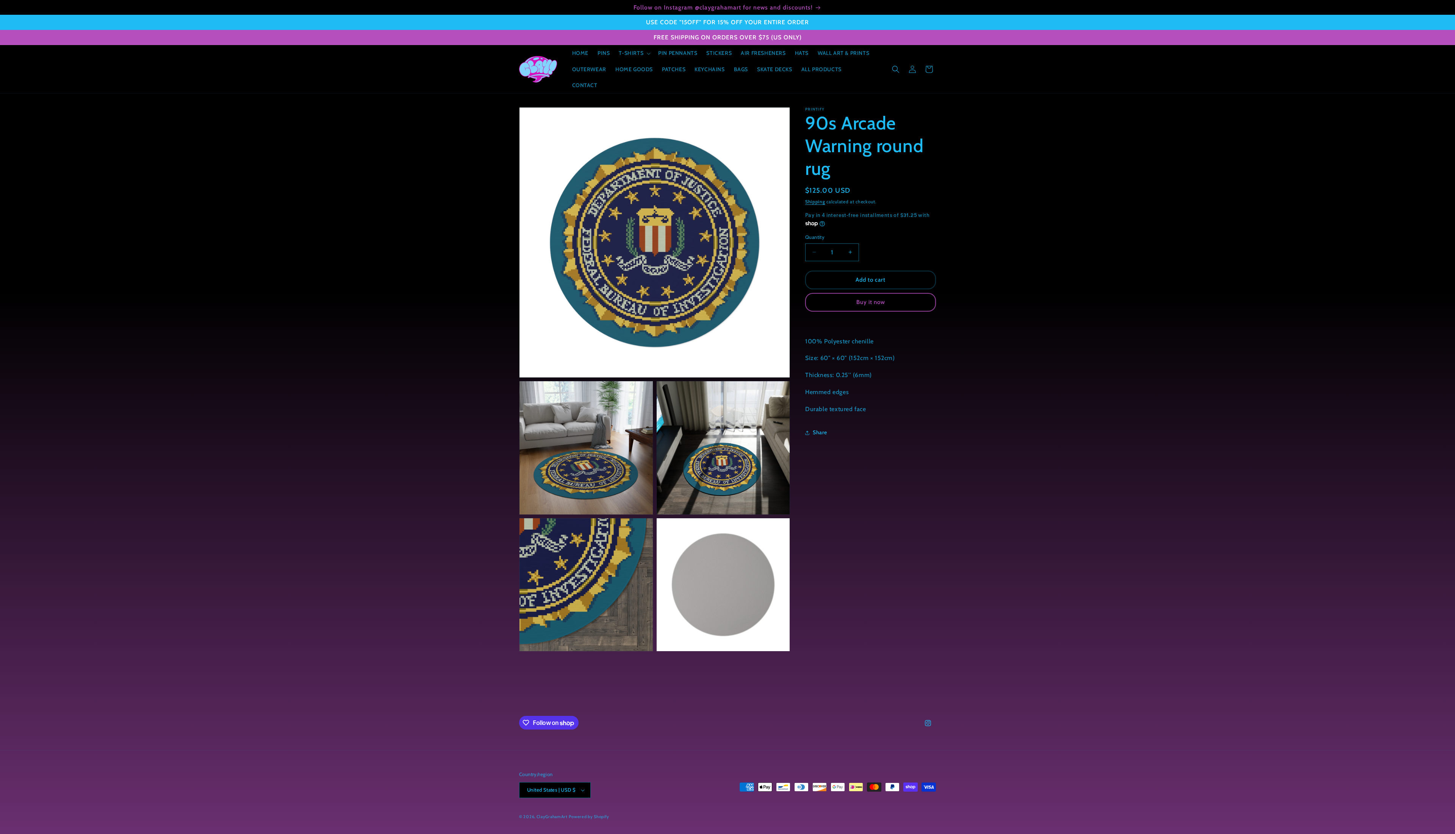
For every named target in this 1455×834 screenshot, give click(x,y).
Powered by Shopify (589, 816)
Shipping (815, 201)
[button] (634, 53)
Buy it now (870, 302)
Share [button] (820, 432)
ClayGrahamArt (552, 816)
